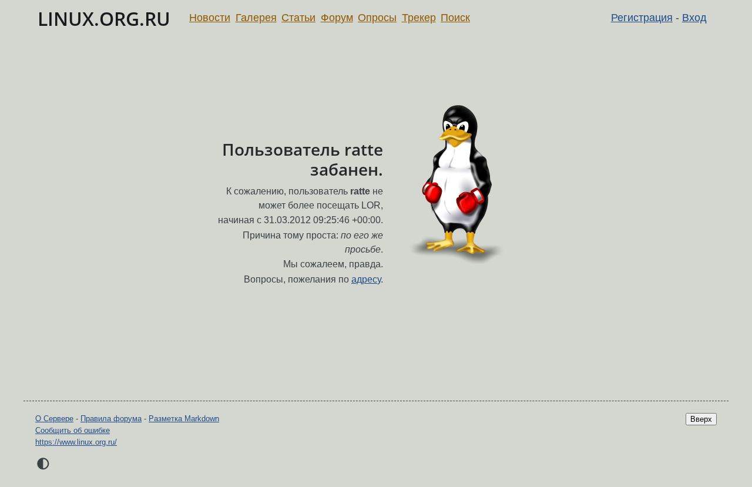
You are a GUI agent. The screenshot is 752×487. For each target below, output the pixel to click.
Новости (209, 17)
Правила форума (111, 418)
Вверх (701, 419)
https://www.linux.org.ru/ (76, 442)
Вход (694, 17)
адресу (366, 279)
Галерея (256, 17)
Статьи (298, 17)
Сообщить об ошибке (72, 430)
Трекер (419, 17)
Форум (337, 17)
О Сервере (54, 418)
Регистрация (642, 17)
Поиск (455, 17)
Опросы (377, 17)
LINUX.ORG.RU (104, 18)
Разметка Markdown (184, 418)
